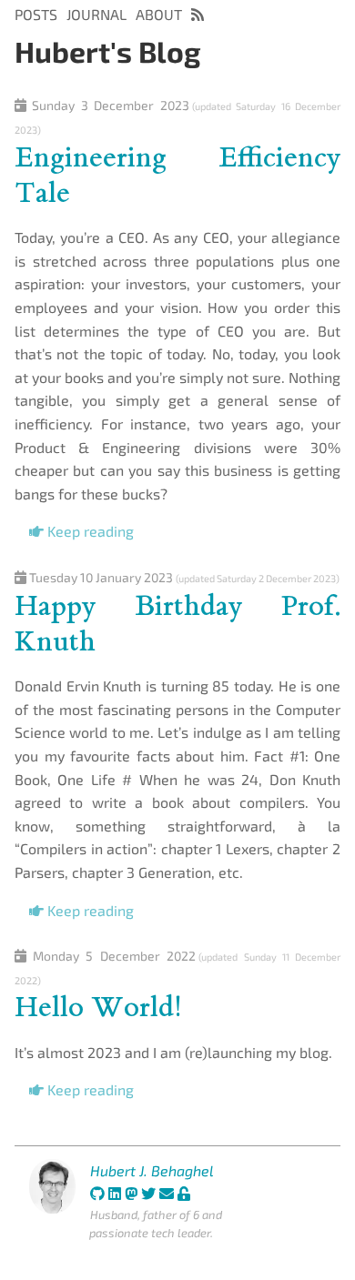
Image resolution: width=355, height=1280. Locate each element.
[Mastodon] (131, 1193)
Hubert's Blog (108, 51)
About (159, 14)
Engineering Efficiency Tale (177, 175)
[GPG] (184, 1193)
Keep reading (89, 530)
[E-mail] (166, 1193)
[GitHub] (97, 1193)
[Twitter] (148, 1193)
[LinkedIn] (114, 1193)
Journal (96, 14)
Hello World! (98, 1007)
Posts (36, 14)
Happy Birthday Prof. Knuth (177, 624)
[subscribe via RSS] (197, 14)
